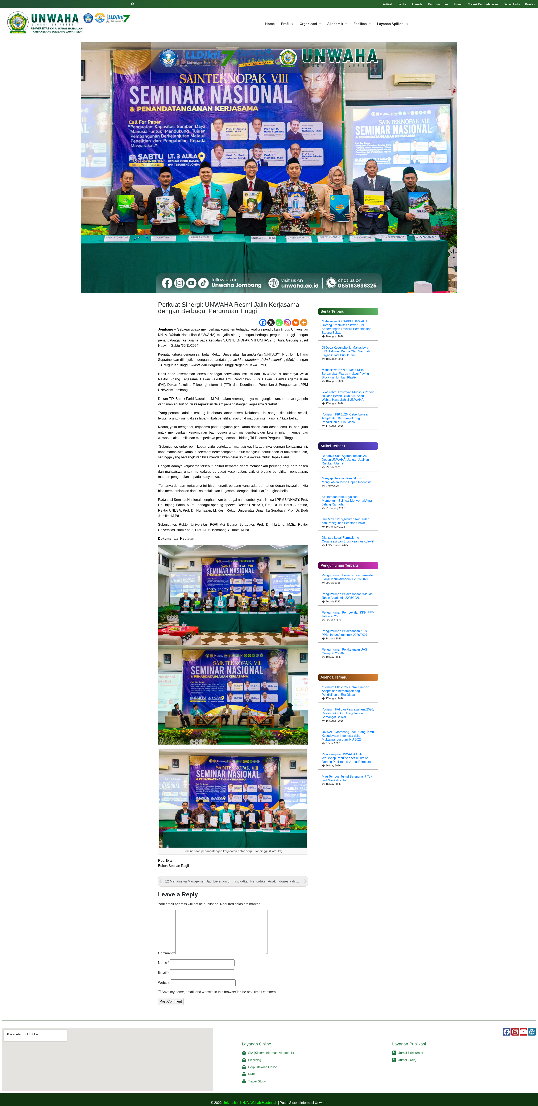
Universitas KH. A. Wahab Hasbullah (250, 1103)
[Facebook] (262, 322)
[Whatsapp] (279, 322)
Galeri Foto (512, 4)
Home (270, 24)
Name (163, 962)
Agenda (417, 4)
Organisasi (308, 24)
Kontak (530, 4)
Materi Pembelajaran (483, 4)
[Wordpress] (532, 1032)
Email (163, 972)
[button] (287, 24)
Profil (285, 24)
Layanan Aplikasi (390, 24)
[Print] (295, 322)
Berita (402, 4)
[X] (271, 322)
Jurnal (458, 4)
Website (164, 982)
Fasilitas (360, 24)
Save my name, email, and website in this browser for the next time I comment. (219, 992)
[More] (303, 322)
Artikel (387, 4)
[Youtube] (523, 1032)
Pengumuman (438, 4)
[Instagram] (287, 322)
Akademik (335, 24)
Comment (166, 953)
